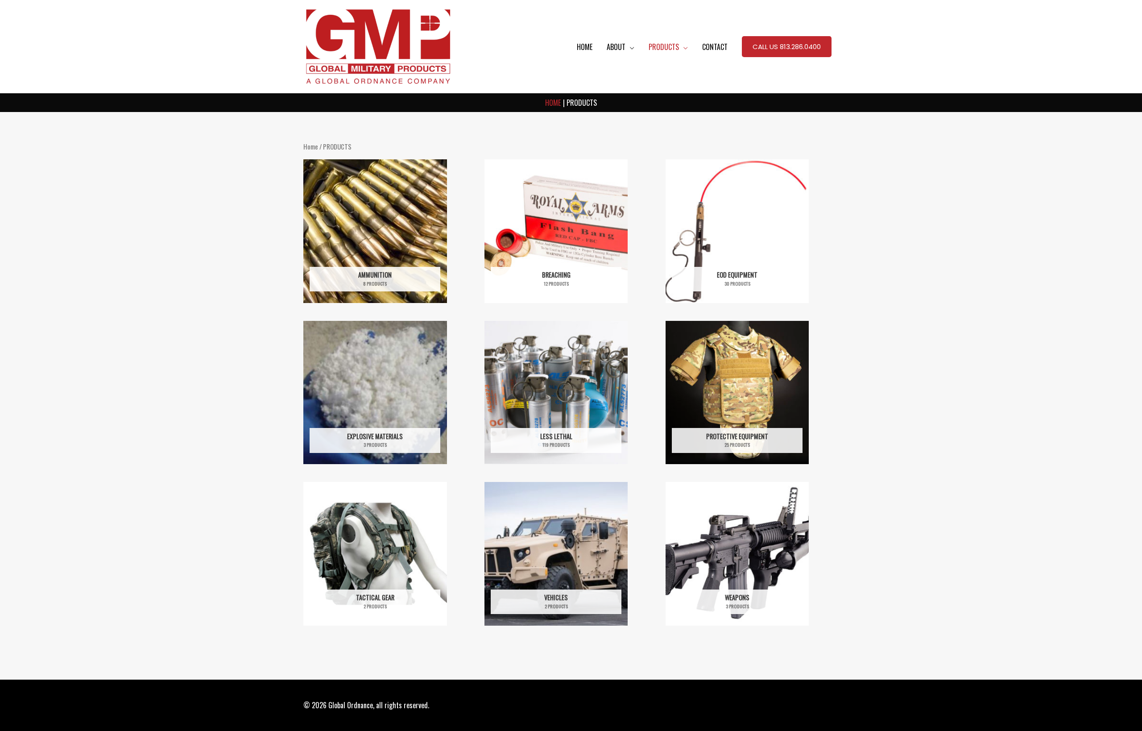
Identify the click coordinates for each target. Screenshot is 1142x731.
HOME (584, 47)
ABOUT (616, 47)
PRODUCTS (664, 47)
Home (310, 146)
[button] (787, 47)
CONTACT (715, 47)
